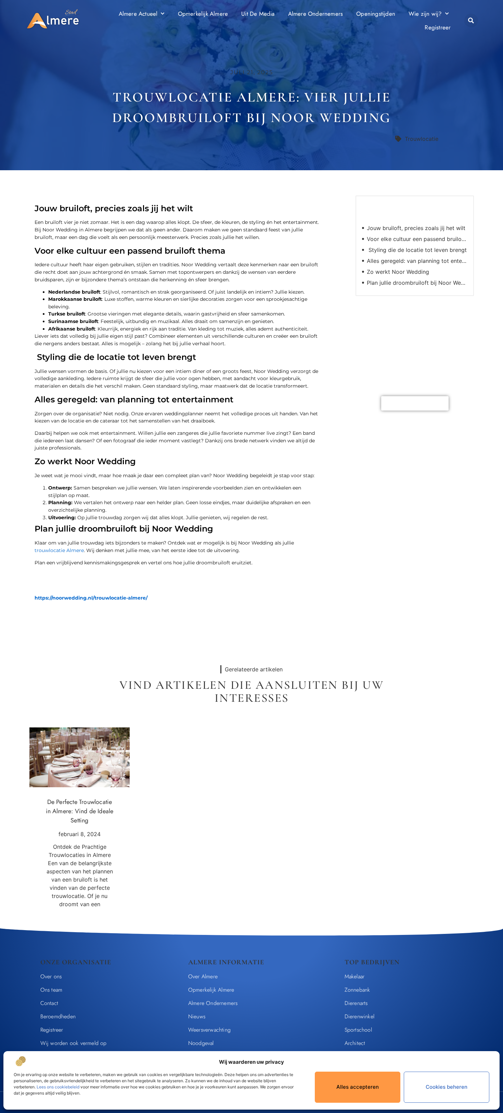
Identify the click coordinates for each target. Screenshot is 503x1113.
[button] (471, 20)
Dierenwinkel (359, 1016)
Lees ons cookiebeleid (58, 1086)
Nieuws (196, 1016)
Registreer (438, 27)
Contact (49, 1003)
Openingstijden (375, 14)
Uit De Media (257, 14)
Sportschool (358, 1030)
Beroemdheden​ (58, 1016)
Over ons (51, 976)
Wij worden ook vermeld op (73, 1043)
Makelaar (355, 976)
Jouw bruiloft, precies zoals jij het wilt (416, 228)
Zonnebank (357, 990)
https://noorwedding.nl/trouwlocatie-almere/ (91, 598)
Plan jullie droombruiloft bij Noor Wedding (417, 282)
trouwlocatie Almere (59, 550)
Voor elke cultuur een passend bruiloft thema (417, 239)
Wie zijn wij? (425, 14)
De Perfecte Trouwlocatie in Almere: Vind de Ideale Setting (80, 811)
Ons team (51, 990)
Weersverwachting (209, 1030)
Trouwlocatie (421, 138)
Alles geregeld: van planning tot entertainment (417, 260)
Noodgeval (201, 1043)
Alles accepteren (357, 1087)
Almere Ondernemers (315, 14)
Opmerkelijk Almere (203, 14)
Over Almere (203, 976)
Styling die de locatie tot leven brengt (417, 249)
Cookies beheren (446, 1087)
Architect (355, 1043)
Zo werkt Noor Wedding (398, 271)
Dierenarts (356, 1003)
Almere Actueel (138, 14)
